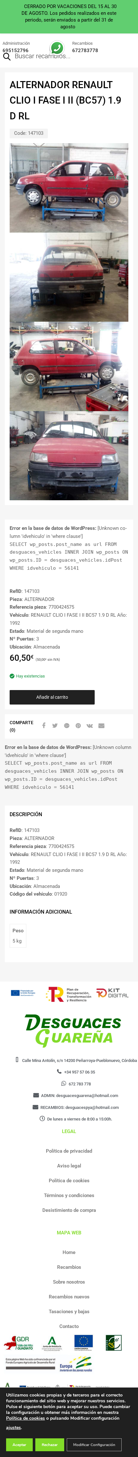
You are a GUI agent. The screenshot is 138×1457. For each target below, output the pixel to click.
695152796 (16, 50)
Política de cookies (69, 1181)
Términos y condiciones (69, 1195)
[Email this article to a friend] (100, 726)
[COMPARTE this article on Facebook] (43, 726)
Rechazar (50, 1444)
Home (69, 1252)
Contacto (69, 1326)
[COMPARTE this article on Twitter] (54, 726)
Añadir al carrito (52, 697)
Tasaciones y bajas (69, 1311)
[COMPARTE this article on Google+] (66, 726)
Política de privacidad (69, 1151)
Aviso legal (69, 1166)
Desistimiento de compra (69, 1210)
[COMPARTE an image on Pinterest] (77, 726)
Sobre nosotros (69, 1282)
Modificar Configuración (94, 1444)
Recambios (69, 1267)
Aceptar (19, 1444)
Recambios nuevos (69, 1297)
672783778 (85, 50)
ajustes (13, 1428)
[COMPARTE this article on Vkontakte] (89, 726)
